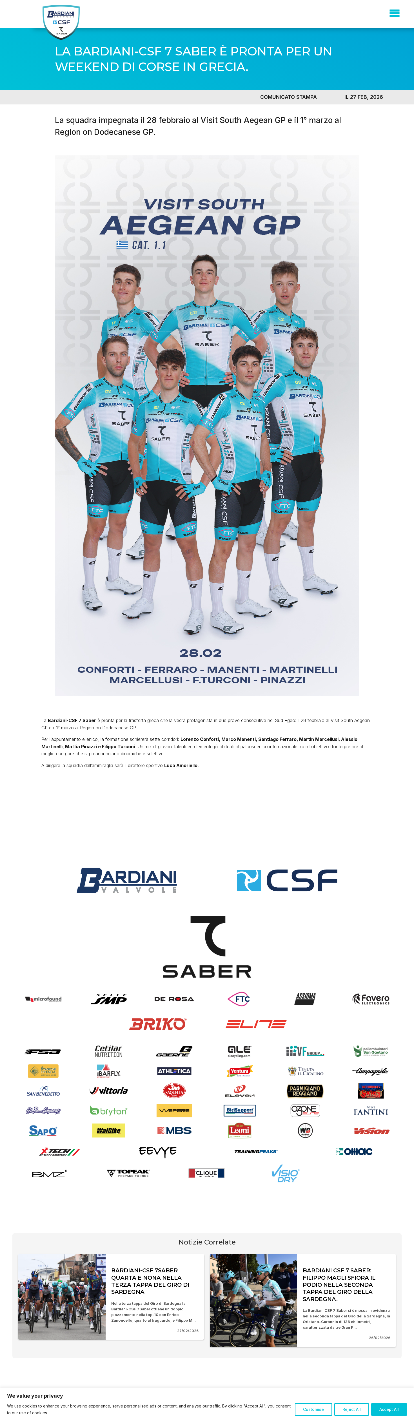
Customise (313, 1409)
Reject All (351, 1409)
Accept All (389, 1409)
